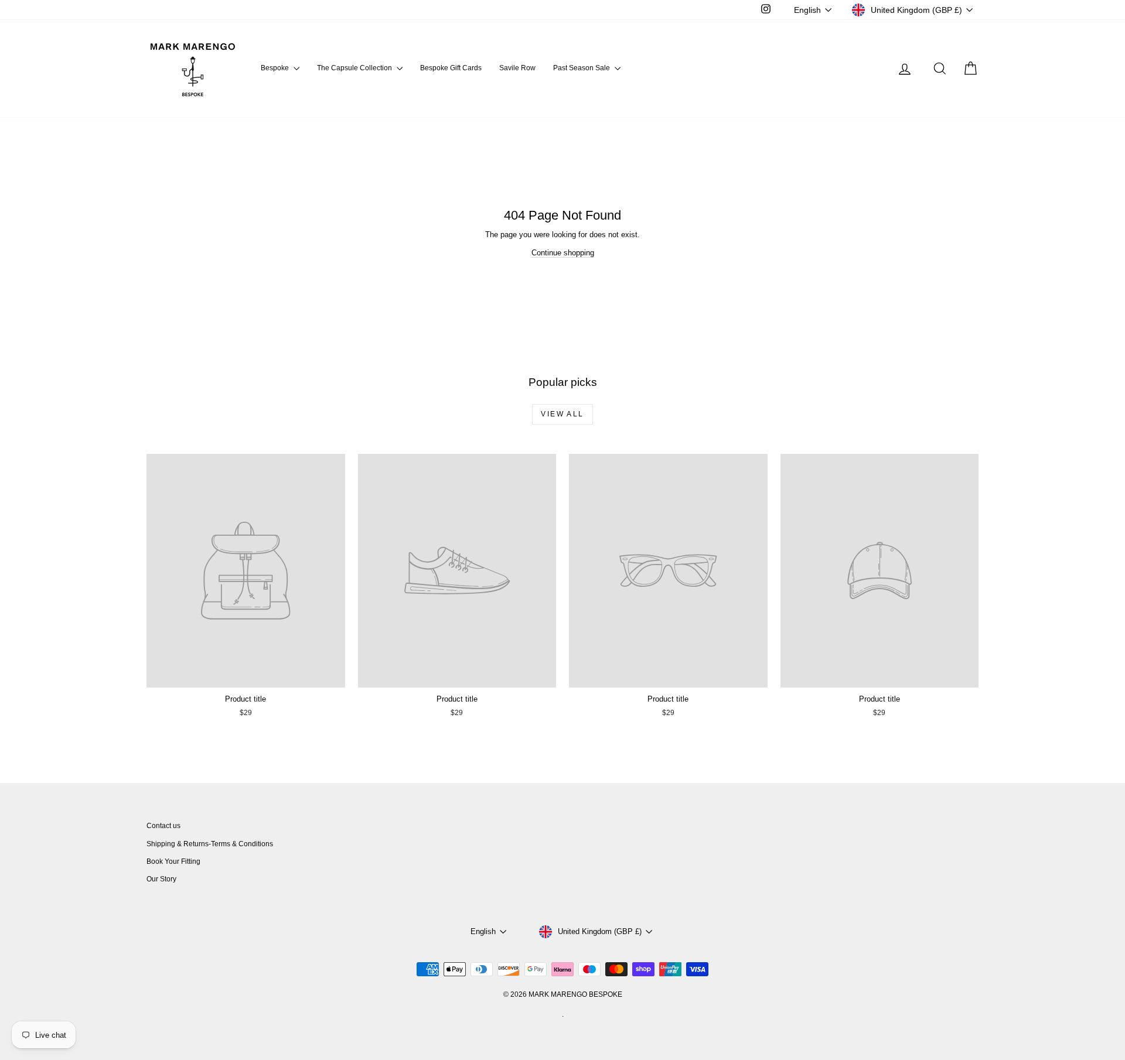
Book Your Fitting (173, 861)
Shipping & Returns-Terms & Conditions (209, 844)
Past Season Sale (582, 68)
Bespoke (276, 68)
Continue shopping (562, 252)
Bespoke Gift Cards (451, 68)
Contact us (163, 826)
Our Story (161, 879)
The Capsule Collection (355, 68)
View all (562, 414)
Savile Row (517, 68)
